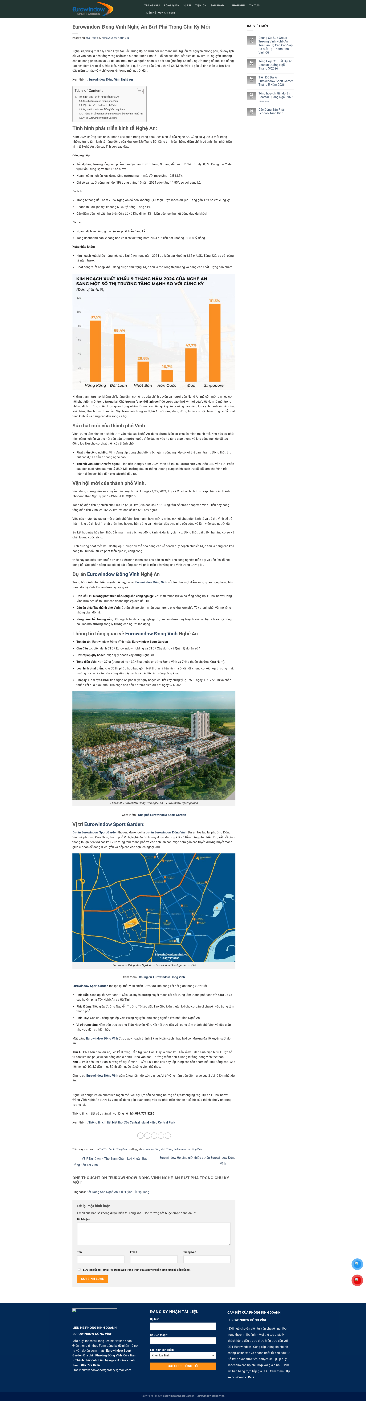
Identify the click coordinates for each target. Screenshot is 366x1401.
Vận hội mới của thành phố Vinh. (100, 105)
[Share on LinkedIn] (168, 1135)
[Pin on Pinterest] (161, 1135)
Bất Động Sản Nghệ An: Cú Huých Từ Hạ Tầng (118, 1192)
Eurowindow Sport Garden (113, 824)
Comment (264, 101)
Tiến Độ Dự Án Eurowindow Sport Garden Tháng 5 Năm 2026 (276, 81)
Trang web (189, 1252)
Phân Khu (238, 5)
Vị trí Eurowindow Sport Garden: (100, 117)
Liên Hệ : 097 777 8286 (160, 12)
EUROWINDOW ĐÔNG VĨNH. (92, 1334)
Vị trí (187, 5)
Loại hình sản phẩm (162, 1349)
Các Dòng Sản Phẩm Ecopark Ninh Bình (272, 111)
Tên (79, 1252)
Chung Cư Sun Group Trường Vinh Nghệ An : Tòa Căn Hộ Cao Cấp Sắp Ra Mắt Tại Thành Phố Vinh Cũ (275, 45)
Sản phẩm (217, 5)
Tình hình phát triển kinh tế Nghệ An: (98, 96)
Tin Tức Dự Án (107, 1149)
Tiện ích (200, 5)
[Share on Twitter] (147, 1135)
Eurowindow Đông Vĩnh (116, 38)
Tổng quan (171, 5)
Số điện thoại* (158, 1335)
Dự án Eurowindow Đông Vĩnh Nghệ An (104, 109)
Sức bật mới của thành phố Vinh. (100, 101)
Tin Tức (254, 5)
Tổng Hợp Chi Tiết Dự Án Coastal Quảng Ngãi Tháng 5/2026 (275, 64)
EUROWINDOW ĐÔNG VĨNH (247, 1320)
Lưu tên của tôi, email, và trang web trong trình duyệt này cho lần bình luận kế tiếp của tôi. (137, 1269)
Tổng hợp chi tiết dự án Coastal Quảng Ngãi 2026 (275, 95)
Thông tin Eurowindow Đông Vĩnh (184, 1149)
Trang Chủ (152, 5)
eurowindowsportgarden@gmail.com (106, 1370)
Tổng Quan (122, 1149)
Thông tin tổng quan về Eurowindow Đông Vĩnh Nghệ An (113, 113)
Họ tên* (154, 1319)
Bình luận (83, 1219)
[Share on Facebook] (140, 1135)
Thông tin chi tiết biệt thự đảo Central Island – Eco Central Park (131, 1122)
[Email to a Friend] (154, 1135)
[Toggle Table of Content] (138, 91)
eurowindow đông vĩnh (153, 1149)
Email (133, 1252)
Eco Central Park (243, 1377)
